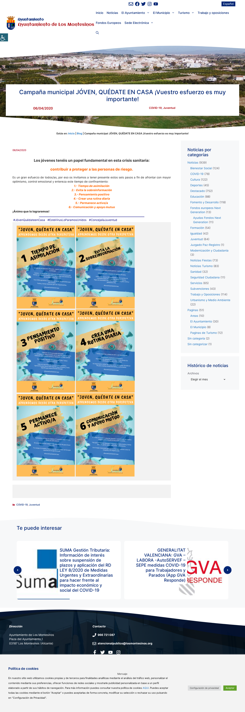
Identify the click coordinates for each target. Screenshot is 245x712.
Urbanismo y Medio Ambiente (210, 300)
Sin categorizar (198, 344)
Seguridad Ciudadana (205, 277)
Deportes (196, 185)
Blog (79, 133)
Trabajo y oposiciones (213, 13)
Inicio (99, 13)
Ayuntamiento (31, 19)
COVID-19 (155, 107)
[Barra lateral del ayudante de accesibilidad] (4, 37)
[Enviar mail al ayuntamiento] (131, 4)
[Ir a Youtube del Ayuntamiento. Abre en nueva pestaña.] (110, 652)
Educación (197, 196)
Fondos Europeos (108, 23)
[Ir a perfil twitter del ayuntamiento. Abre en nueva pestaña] (102, 652)
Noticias (112, 13)
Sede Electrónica (136, 23)
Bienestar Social (201, 168)
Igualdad (196, 233)
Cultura (195, 179)
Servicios (196, 283)
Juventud (169, 107)
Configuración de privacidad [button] (204, 688)
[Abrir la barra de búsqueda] (97, 33)
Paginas (193, 310)
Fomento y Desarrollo (204, 202)
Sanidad (196, 271)
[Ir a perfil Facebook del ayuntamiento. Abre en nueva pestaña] (94, 652)
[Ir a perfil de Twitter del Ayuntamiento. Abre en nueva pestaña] (143, 4)
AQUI (146, 687)
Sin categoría (196, 338)
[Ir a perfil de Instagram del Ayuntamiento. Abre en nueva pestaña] (149, 4)
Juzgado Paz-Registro (205, 245)
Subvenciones (199, 288)
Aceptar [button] (230, 687)
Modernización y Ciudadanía (209, 250)
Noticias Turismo (201, 266)
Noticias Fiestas (201, 260)
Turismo (184, 13)
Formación (197, 227)
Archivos (193, 373)
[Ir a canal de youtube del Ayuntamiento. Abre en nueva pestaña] (156, 4)
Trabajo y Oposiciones (205, 294)
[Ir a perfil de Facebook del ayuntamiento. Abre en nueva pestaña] (137, 4)
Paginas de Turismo (203, 332)
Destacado (197, 191)
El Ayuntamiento (133, 13)
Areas (194, 315)
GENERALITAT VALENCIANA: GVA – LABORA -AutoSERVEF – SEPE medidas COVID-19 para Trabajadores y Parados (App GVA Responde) (161, 565)
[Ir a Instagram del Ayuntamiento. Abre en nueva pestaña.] (118, 652)
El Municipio (161, 13)
